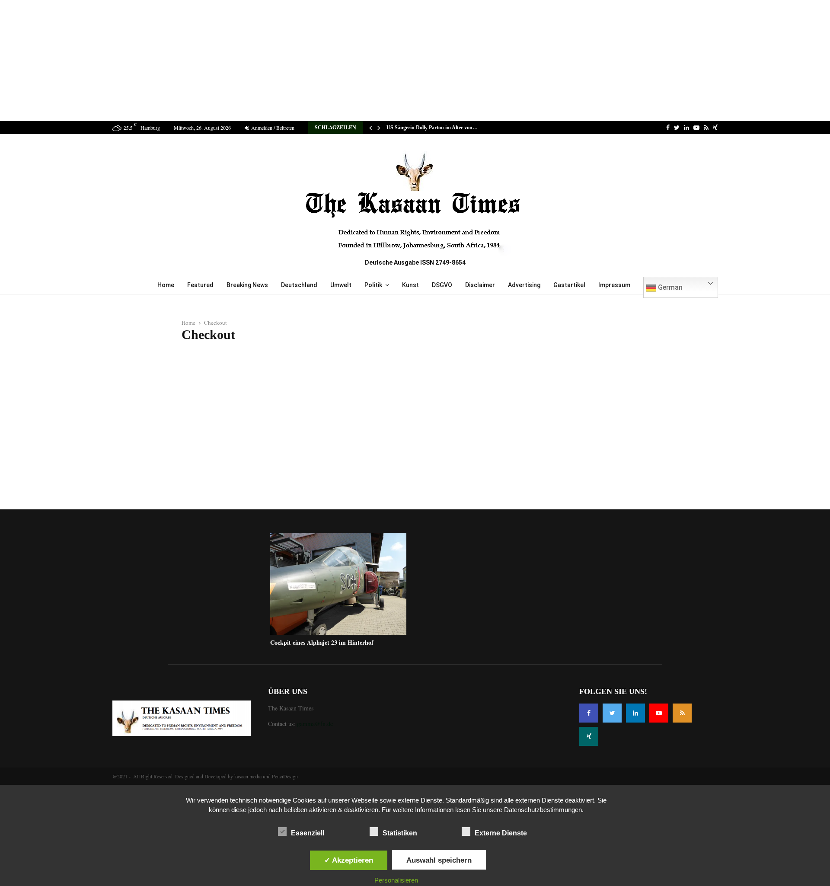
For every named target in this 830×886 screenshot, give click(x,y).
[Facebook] (588, 713)
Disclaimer (480, 284)
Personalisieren (396, 880)
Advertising (524, 284)
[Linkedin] (635, 713)
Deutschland (299, 284)
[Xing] (588, 736)
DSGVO (442, 284)
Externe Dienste (501, 833)
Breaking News (247, 284)
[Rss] (682, 713)
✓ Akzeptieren (348, 860)
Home (165, 284)
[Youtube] (658, 713)
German (669, 287)
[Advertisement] (415, 60)
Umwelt (340, 284)
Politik (373, 284)
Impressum (614, 284)
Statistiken (400, 833)
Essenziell (307, 833)
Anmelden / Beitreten (272, 127)
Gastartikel (569, 284)
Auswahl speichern (439, 860)
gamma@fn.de (315, 724)
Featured (200, 284)
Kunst (410, 284)
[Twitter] (612, 713)
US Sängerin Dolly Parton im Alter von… (432, 128)
